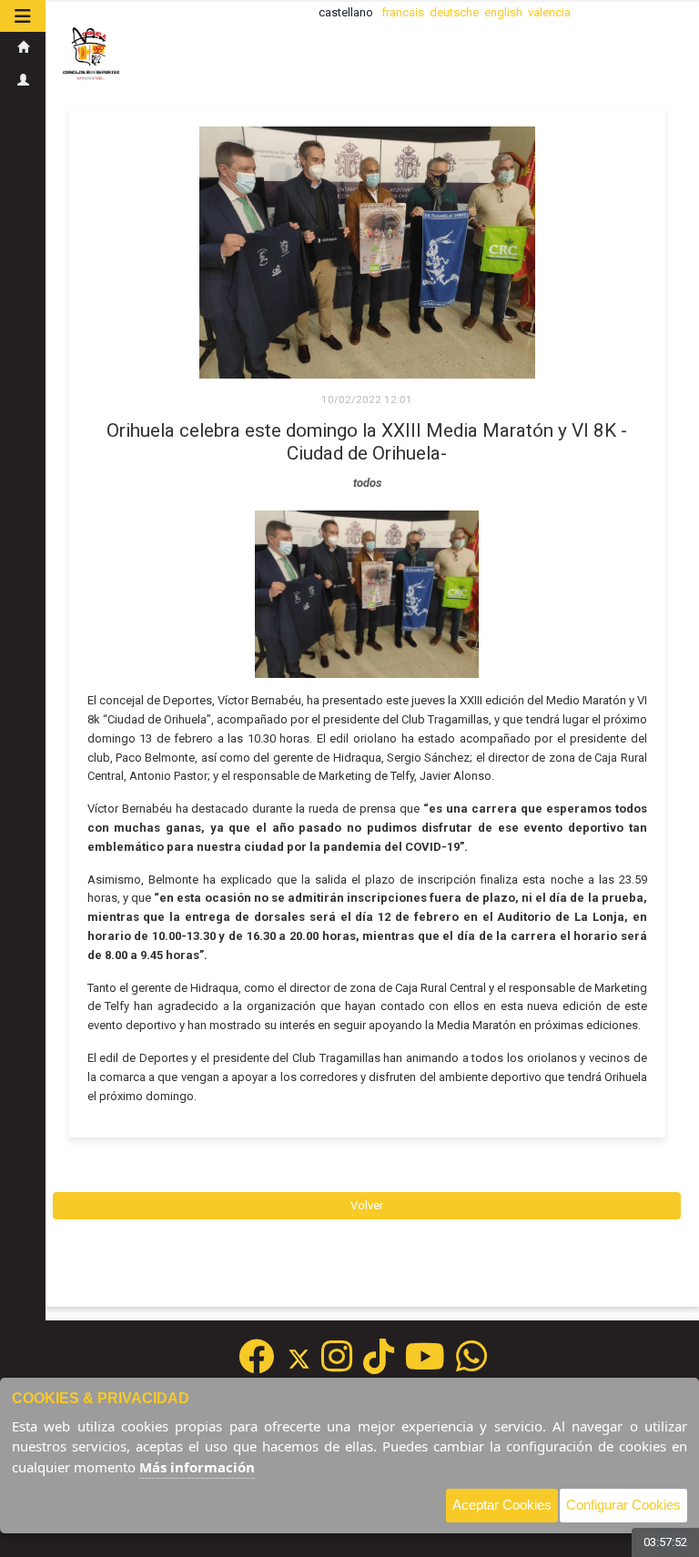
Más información (197, 1467)
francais (402, 12)
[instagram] (336, 1365)
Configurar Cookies (623, 1504)
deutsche (454, 12)
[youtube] (425, 1365)
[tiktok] (378, 1365)
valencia (549, 12)
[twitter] (304, 1365)
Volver (366, 1205)
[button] (23, 16)
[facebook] (256, 1365)
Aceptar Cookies (502, 1504)
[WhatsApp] (471, 1365)
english (503, 12)
